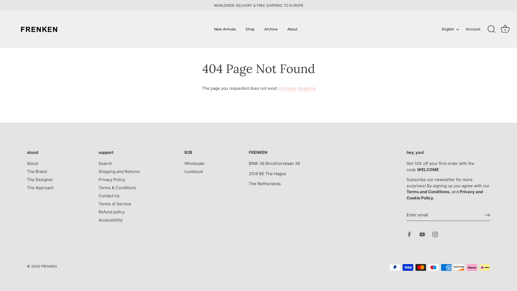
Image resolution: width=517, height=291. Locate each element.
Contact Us (109, 195)
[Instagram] (435, 234)
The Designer (40, 179)
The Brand (37, 171)
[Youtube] (422, 234)
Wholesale (194, 163)
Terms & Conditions (117, 187)
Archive (271, 29)
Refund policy (112, 211)
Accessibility (111, 220)
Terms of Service (115, 203)
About (292, 29)
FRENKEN (49, 266)
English (448, 29)
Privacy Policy (112, 179)
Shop (250, 29)
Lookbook (193, 171)
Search (105, 163)
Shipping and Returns (119, 171)
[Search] (491, 29)
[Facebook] (409, 234)
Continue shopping (297, 88)
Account (473, 29)
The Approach (40, 187)
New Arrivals (225, 29)
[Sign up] (487, 215)
